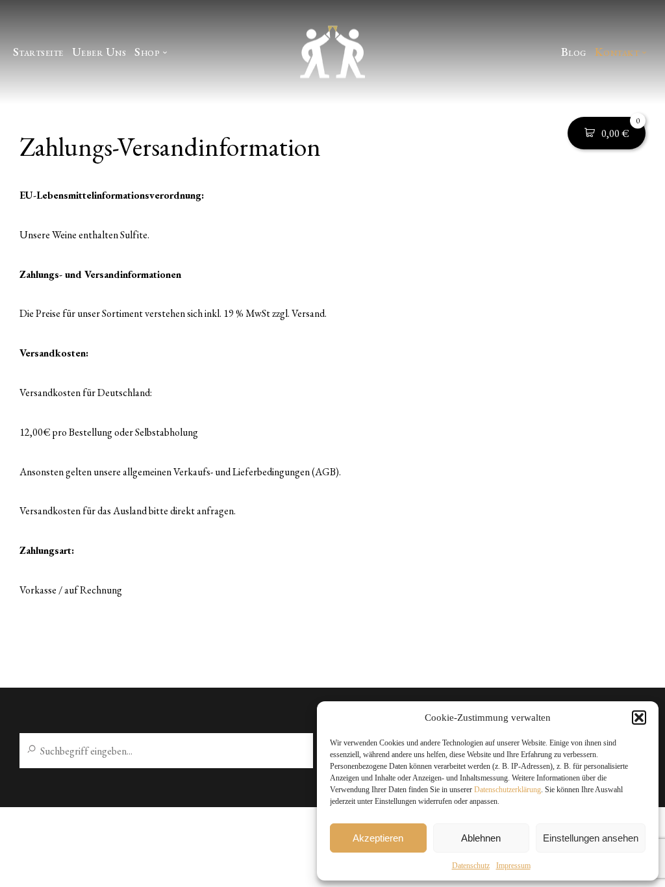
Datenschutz (471, 865)
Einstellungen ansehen (590, 837)
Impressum (513, 865)
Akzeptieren (378, 837)
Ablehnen (481, 837)
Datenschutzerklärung (507, 789)
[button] (639, 717)
